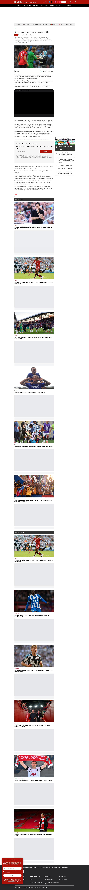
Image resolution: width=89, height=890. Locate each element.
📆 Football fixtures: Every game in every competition (35, 24)
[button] (75, 2)
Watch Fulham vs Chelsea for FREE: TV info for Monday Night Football (66, 161)
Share (18, 71)
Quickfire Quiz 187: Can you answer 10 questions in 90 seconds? (65, 148)
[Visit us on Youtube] (53, 2)
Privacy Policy (17, 880)
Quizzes (58, 5)
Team (16, 28)
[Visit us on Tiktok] (60, 2)
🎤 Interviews (69, 24)
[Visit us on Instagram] (56, 2)
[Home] (14, 5)
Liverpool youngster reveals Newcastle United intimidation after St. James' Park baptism (65, 167)
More (68, 5)
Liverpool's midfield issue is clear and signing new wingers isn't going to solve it (65, 154)
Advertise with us (63, 879)
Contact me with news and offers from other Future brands (13, 872)
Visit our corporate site (63, 867)
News (41, 5)
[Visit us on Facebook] (49, 2)
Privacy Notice (18, 156)
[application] (34, 103)
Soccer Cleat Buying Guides (24, 5)
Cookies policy (62, 876)
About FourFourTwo (48, 879)
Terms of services (31, 155)
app (20, 34)
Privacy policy (47, 876)
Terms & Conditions (11, 881)
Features (52, 5)
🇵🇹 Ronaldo (53, 24)
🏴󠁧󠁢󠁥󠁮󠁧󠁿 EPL (60, 24)
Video (46, 5)
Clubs (63, 5)
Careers (31, 879)
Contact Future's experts (35, 876)
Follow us (44, 71)
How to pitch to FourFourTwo (36, 882)
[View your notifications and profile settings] (73, 2)
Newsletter (35, 5)
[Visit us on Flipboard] (58, 2)
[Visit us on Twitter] (51, 2)
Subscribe (63, 1)
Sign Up (12, 875)
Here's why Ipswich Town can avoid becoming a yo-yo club (65, 172)
